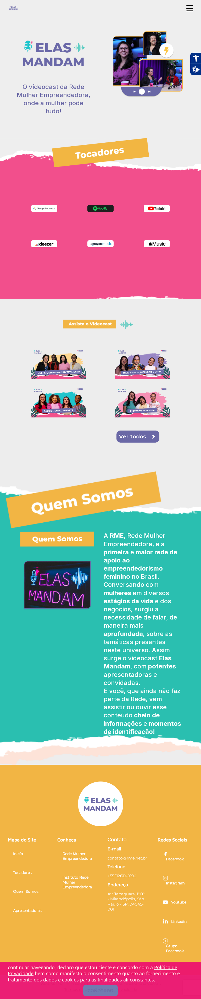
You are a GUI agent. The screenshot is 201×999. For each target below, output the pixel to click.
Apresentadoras (27, 910)
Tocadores (22, 872)
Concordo (100, 990)
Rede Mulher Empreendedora (77, 856)
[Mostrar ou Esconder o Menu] (189, 8)
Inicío (18, 853)
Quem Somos (25, 891)
